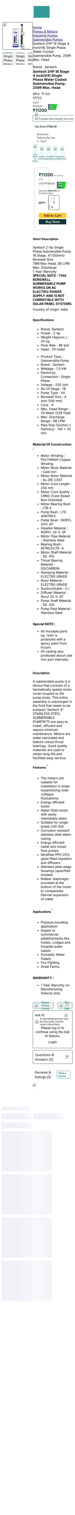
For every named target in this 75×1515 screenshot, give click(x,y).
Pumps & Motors (45, 31)
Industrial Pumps (45, 35)
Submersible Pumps (48, 39)
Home (37, 27)
